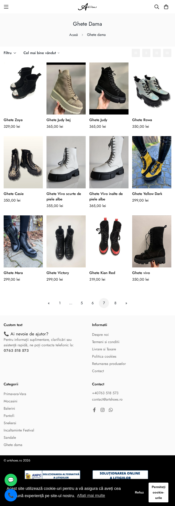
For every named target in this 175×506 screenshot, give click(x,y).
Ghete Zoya (13, 119)
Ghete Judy (98, 119)
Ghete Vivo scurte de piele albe (63, 196)
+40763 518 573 (105, 393)
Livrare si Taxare (104, 349)
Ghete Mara (13, 272)
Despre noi (100, 334)
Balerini (9, 408)
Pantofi (9, 415)
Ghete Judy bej (58, 119)
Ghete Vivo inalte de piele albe (106, 196)
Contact (98, 371)
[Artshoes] (88, 6)
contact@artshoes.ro (107, 399)
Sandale (10, 437)
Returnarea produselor (109, 363)
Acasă (73, 34)
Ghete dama (13, 444)
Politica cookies (104, 356)
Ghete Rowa (142, 119)
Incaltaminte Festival (19, 430)
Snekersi (10, 423)
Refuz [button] (139, 492)
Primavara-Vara (15, 393)
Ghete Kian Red (102, 272)
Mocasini (10, 401)
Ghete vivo (141, 272)
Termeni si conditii (105, 341)
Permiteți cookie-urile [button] (158, 492)
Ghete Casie (14, 193)
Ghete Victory (57, 272)
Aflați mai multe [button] (91, 495)
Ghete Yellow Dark (147, 193)
